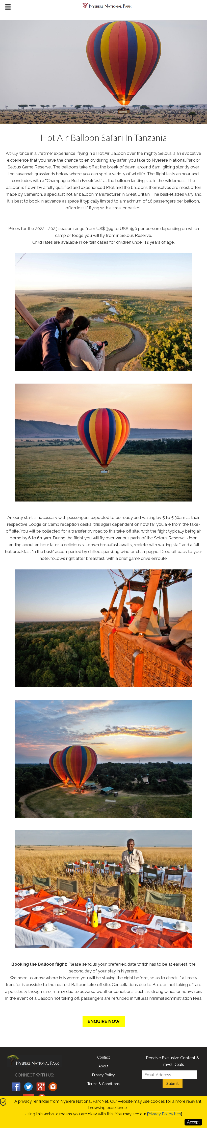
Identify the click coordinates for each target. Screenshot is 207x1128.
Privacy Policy (103, 1075)
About (103, 1066)
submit (172, 1083)
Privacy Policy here (164, 1114)
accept (193, 1122)
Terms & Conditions (103, 1084)
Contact (103, 1057)
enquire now (104, 1021)
